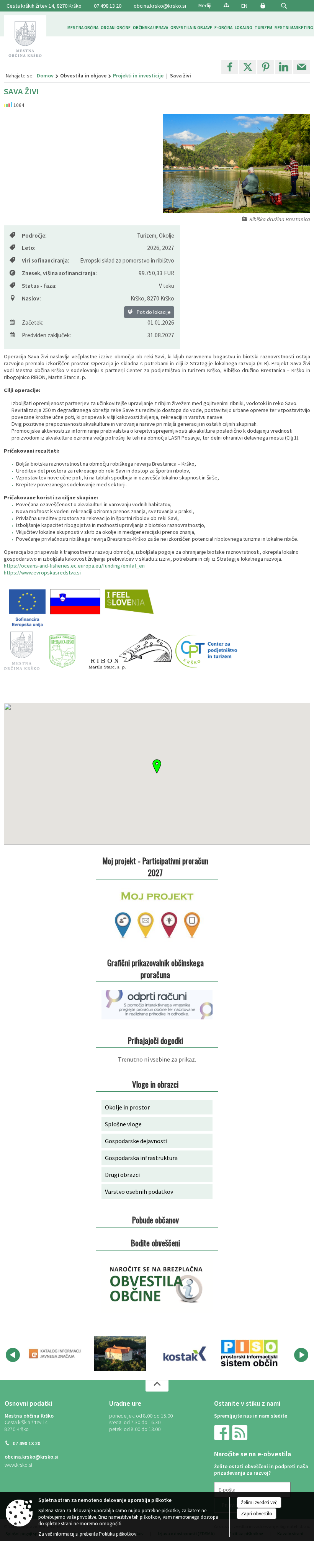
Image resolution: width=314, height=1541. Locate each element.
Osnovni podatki (28, 1403)
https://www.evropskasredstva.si (42, 572)
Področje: (34, 235)
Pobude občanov (155, 1220)
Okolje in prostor (127, 1107)
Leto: (29, 247)
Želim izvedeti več (259, 1502)
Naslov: (31, 298)
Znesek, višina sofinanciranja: (59, 273)
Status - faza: (39, 285)
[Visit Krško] (120, 1353)
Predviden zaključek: (46, 335)
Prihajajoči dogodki (155, 1040)
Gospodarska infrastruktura (141, 1158)
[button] (284, 6)
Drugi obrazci (122, 1174)
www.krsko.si (18, 1465)
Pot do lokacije (153, 312)
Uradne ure (125, 1403)
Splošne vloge (123, 1124)
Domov (45, 75)
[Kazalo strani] (226, 5)
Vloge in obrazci (155, 1084)
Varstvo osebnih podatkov (139, 1191)
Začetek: (32, 322)
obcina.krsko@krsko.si (160, 5)
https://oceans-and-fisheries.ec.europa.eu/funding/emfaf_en (74, 565)
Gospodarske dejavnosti (136, 1141)
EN (244, 5)
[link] (229, 67)
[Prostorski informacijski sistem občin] (249, 1353)
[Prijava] (263, 5)
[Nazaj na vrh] (157, 1386)
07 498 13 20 (107, 5)
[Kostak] (184, 1353)
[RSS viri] (240, 1432)
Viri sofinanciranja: (45, 260)
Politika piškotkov (117, 1534)
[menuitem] (83, 27)
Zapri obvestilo (256, 1513)
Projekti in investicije (138, 75)
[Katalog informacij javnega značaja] (55, 1353)
